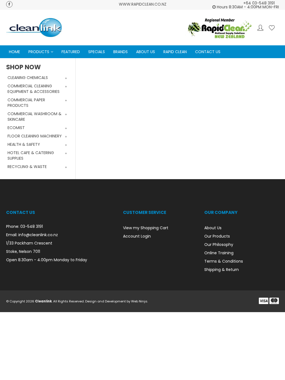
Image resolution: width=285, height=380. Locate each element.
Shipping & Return (221, 269)
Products (38, 52)
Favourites (272, 28)
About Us (145, 52)
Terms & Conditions (223, 261)
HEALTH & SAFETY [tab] (24, 144)
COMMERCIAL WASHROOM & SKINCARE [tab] (35, 116)
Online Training (219, 253)
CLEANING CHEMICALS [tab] (28, 77)
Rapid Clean (175, 52)
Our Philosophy (218, 244)
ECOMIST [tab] (16, 127)
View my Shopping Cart (145, 228)
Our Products (217, 236)
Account (260, 28)
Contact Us (207, 52)
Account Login (137, 236)
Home (14, 52)
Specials (96, 52)
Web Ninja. (139, 301)
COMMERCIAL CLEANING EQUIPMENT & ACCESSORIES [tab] (34, 88)
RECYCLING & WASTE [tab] (27, 166)
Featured (71, 52)
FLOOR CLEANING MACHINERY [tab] (35, 136)
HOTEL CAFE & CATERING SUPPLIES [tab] (31, 155)
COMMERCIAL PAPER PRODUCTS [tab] (26, 102)
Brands (120, 52)
